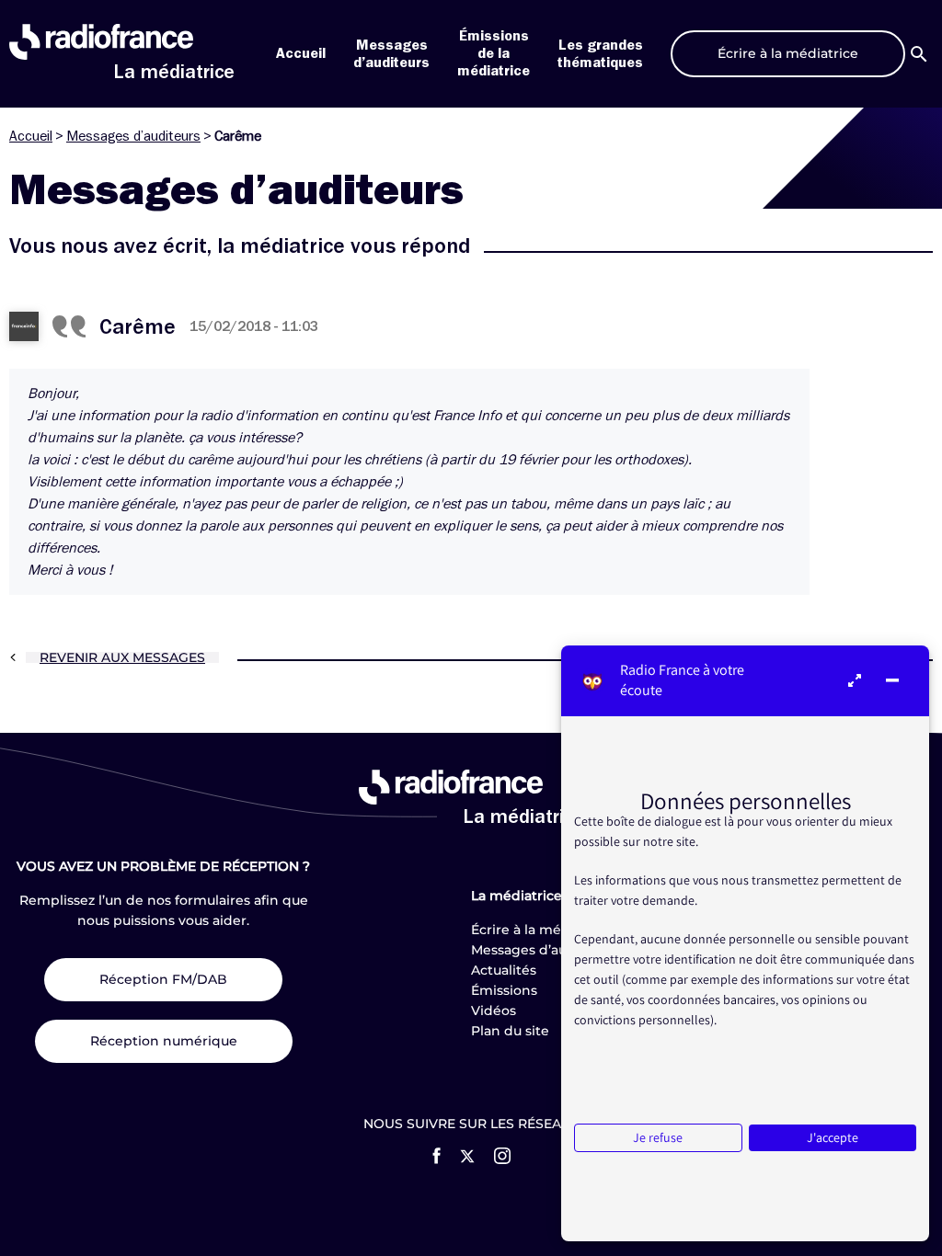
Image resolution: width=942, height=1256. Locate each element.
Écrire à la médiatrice (541, 929)
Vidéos (493, 1010)
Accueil (301, 53)
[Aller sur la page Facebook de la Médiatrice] (436, 1156)
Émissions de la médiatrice (493, 53)
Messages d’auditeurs (133, 136)
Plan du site (510, 1030)
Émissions (504, 990)
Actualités (503, 970)
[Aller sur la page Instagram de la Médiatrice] (502, 1156)
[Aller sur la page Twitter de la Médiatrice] (467, 1156)
